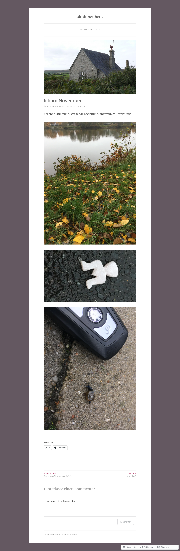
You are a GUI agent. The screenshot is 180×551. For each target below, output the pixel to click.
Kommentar (125, 522)
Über (97, 30)
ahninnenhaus (90, 17)
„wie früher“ (131, 474)
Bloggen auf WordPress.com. (60, 534)
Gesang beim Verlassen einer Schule (57, 474)
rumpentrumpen (76, 106)
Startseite (86, 30)
